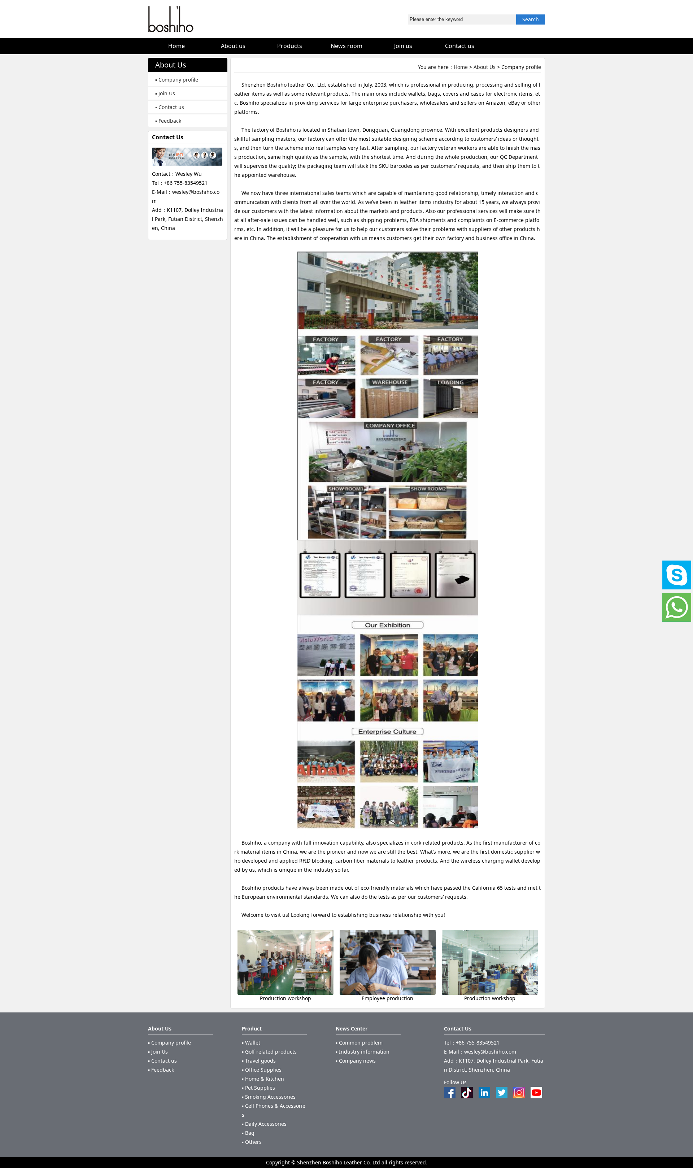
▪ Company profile (176, 79)
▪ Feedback (168, 120)
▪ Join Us (165, 93)
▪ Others (252, 1141)
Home (461, 67)
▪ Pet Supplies (258, 1087)
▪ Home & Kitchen (263, 1078)
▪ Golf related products (269, 1051)
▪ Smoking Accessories (269, 1096)
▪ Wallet (251, 1042)
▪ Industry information (362, 1051)
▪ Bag (248, 1132)
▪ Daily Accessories (264, 1123)
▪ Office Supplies (262, 1069)
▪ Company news (356, 1060)
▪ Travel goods (259, 1060)
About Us (485, 67)
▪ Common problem (359, 1042)
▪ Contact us (169, 107)
